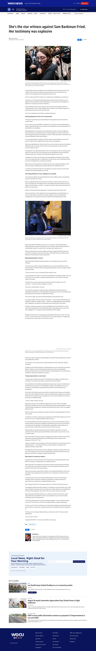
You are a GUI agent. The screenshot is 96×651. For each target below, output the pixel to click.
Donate (85, 3)
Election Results (78, 13)
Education (42, 13)
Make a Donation (38, 632)
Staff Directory (56, 635)
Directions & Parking (74, 635)
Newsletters (72, 641)
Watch (23, 13)
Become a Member (39, 635)
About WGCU (55, 632)
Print (85, 39)
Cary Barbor (30, 587)
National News (32, 524)
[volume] (13, 9)
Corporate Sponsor (39, 641)
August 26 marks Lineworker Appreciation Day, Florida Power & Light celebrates (54, 601)
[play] (9, 9)
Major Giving (37, 638)
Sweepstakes (38, 647)
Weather (30, 13)
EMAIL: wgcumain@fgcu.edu (76, 632)
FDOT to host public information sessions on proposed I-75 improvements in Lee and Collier (56, 616)
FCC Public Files (56, 641)
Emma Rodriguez (31, 605)
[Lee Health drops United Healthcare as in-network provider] (17, 588)
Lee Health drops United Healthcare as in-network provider (50, 585)
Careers (54, 638)
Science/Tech (30, 598)
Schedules (10, 13)
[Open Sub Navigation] (14, 13)
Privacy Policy (55, 644)
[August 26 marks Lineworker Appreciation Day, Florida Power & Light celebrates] (17, 603)
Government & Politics (32, 613)
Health (29, 583)
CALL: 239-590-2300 (57, 647)
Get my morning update (79, 561)
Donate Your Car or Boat (40, 644)
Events (50, 13)
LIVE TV (78, 3)
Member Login (66, 13)
